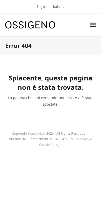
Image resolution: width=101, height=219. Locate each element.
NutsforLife (37, 133)
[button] (93, 25)
